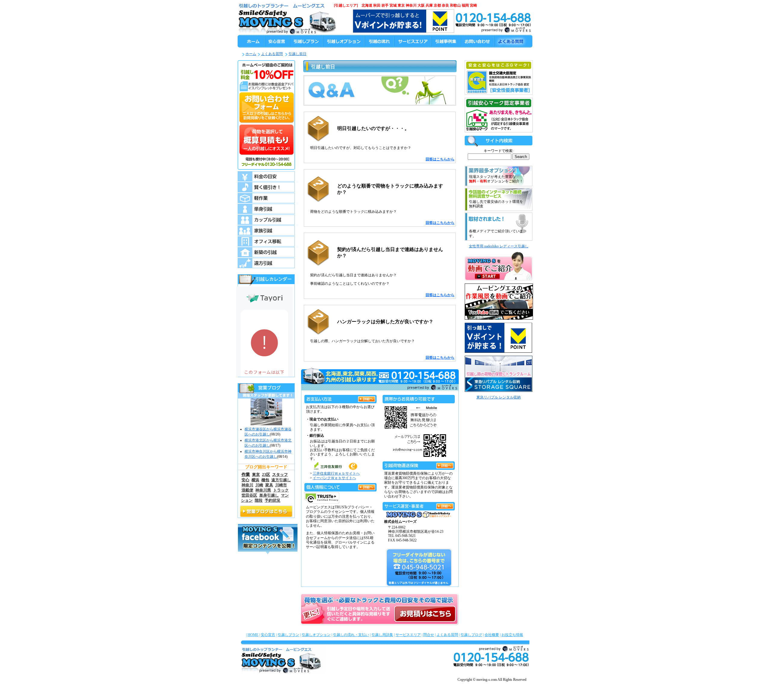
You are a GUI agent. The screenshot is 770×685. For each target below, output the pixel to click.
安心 (245, 480)
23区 (266, 474)
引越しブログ (471, 635)
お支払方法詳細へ (367, 398)
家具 (269, 485)
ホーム (250, 54)
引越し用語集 (382, 635)
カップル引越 (266, 220)
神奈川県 (263, 490)
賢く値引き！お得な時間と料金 (266, 187)
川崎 (259, 485)
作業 (246, 474)
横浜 (255, 480)
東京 (256, 474)
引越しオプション (316, 635)
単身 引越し (266, 209)
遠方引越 (266, 263)
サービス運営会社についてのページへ (445, 505)
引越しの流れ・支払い (351, 635)
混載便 (247, 490)
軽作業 (266, 198)
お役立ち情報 (512, 635)
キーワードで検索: (498, 151)
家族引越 (266, 230)
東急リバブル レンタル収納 (498, 397)
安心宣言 (268, 635)
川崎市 (281, 485)
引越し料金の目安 (266, 176)
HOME (253, 635)
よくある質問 (272, 54)
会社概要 (492, 635)
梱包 (265, 480)
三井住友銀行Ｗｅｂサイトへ (336, 473)
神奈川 (247, 485)
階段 (259, 500)
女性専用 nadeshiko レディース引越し (498, 246)
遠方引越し (281, 480)
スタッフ (280, 474)
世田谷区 (249, 495)
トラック (281, 490)
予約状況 (272, 500)
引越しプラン (288, 635)
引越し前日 (297, 54)
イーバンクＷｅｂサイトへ (334, 478)
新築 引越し (266, 252)
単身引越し (269, 495)
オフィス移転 (266, 241)
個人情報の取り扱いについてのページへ (367, 486)
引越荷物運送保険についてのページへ (445, 464)
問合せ (428, 635)
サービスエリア (408, 635)
